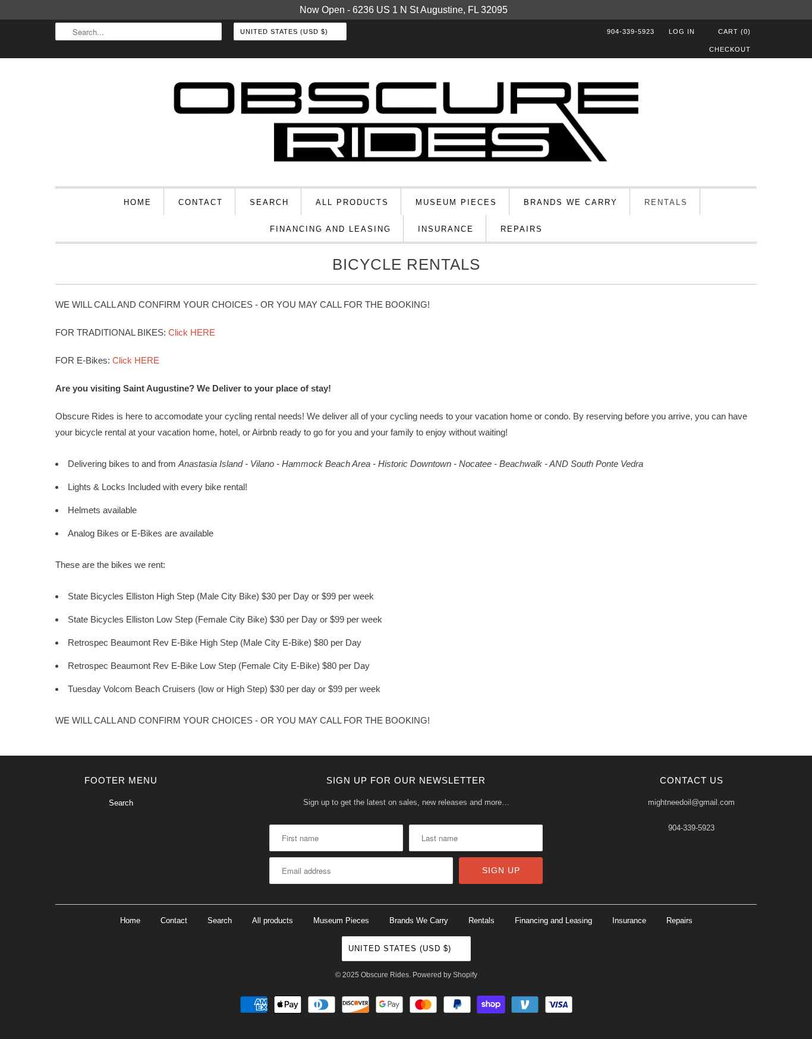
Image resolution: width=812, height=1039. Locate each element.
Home (138, 202)
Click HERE (191, 332)
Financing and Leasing (330, 229)
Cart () (733, 31)
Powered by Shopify (445, 975)
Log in (682, 31)
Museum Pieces (456, 202)
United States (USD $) (285, 31)
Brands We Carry (571, 202)
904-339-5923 (630, 31)
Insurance (446, 229)
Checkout (730, 49)
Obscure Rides (385, 975)
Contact (200, 202)
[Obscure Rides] (406, 125)
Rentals (666, 202)
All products (352, 202)
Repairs (522, 229)
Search (269, 202)
